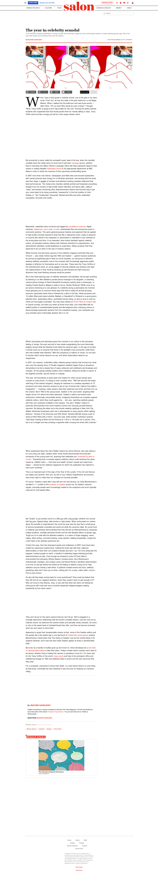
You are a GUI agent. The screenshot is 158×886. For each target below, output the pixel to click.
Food (59, 8)
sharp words (59, 656)
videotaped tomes (54, 169)
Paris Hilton (57, 729)
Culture (48, 8)
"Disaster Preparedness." (56, 712)
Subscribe (33, 3)
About (77, 840)
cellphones (38, 229)
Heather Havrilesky (35, 39)
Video (129, 8)
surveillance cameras (77, 227)
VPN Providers (79, 867)
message (75, 163)
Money (119, 8)
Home (69, 840)
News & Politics (33, 8)
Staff (85, 840)
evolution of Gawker (57, 485)
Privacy (81, 843)
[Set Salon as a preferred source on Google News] (84, 92)
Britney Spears (31, 729)
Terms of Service (72, 846)
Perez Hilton (78, 302)
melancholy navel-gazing (78, 635)
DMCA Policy (79, 870)
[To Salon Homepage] (79, 6)
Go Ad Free (79, 848)
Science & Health (103, 8)
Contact (72, 843)
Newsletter (107, 3)
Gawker (89, 302)
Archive (84, 846)
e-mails (56, 229)
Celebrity (41, 729)
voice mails (48, 229)
